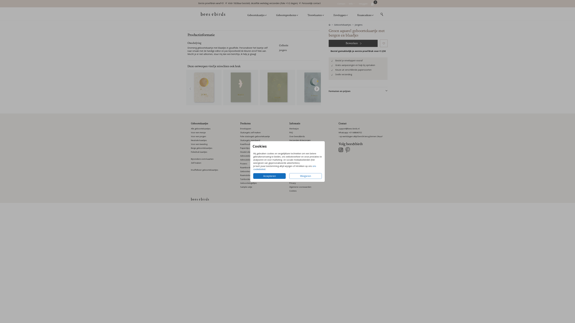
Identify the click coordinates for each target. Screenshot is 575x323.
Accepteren (269, 176)
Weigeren (305, 176)
